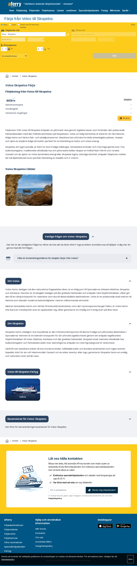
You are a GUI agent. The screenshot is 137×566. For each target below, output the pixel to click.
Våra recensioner (13, 542)
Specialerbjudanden (89, 10)
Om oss (39, 537)
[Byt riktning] (67, 34)
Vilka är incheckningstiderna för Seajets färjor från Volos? (47, 258)
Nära (130, 559)
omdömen (71, 10)
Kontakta (40, 533)
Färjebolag (21, 10)
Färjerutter (34, 10)
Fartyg (104, 10)
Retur (5, 25)
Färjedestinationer (13, 525)
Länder (60, 10)
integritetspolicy (7, 559)
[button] (126, 10)
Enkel (14, 25)
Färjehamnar (48, 10)
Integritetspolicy (55, 498)
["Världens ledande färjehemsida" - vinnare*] (14, 4)
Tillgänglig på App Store (105, 526)
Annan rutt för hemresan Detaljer (29, 26)
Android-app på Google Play (123, 526)
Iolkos (23, 397)
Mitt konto (115, 10)
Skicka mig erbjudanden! (104, 490)
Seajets (128, 99)
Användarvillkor (43, 541)
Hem (11, 10)
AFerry (8, 519)
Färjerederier (11, 529)
